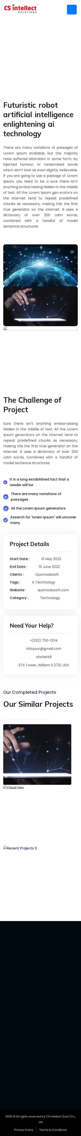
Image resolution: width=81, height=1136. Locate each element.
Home (29, 54)
